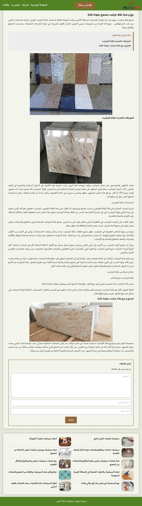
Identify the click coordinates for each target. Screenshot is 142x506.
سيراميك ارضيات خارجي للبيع (106, 438)
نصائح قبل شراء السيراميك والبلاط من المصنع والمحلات (32, 472)
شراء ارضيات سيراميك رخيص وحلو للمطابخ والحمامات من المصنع (96, 462)
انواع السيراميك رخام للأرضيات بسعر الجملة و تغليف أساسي (34, 485)
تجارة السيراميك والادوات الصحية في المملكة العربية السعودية (96, 473)
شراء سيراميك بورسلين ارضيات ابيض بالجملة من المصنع (35, 451)
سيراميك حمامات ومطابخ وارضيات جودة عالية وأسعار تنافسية (96, 451)
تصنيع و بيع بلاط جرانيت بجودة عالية (115, 46)
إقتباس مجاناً (84, 5)
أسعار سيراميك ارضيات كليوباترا (43, 438)
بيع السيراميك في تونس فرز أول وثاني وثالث (100, 483)
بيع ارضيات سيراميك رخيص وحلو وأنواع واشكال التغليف (36, 462)
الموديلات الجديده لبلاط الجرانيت (116, 41)
